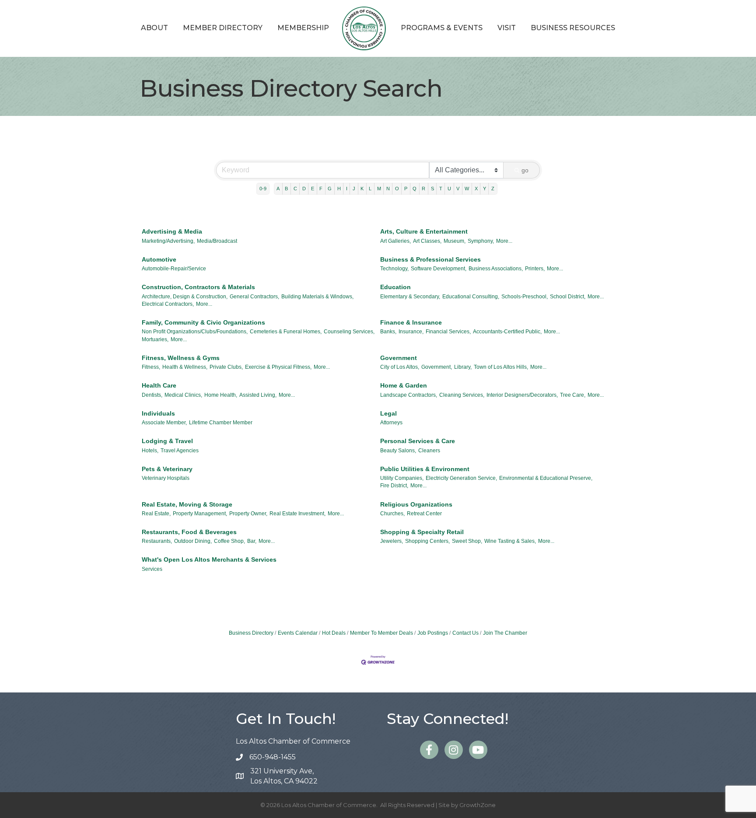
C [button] (295, 188)
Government (398, 357)
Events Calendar (298, 633)
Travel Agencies (180, 450)
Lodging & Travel (167, 440)
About (154, 28)
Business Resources (573, 28)
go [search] (525, 170)
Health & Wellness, (184, 367)
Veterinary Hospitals (165, 478)
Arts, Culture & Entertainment (424, 231)
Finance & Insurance (411, 322)
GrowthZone (477, 804)
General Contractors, (254, 297)
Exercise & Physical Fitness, (278, 367)
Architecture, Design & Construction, (185, 297)
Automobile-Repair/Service (174, 269)
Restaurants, (157, 541)
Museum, (455, 241)
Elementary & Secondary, (410, 297)
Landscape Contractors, (408, 395)
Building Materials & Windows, (317, 297)
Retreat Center (424, 513)
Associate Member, (164, 422)
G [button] (330, 188)
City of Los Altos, (399, 367)
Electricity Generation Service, (461, 478)
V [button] (457, 188)
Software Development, (438, 269)
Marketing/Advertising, (168, 241)
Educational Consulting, (470, 297)
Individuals (158, 413)
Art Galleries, (395, 241)
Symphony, (481, 241)
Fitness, (151, 367)
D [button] (304, 188)
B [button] (286, 188)
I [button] (346, 188)
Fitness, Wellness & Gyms (181, 357)
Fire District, (394, 485)
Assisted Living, (257, 395)
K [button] (362, 188)
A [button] (278, 188)
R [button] (423, 188)
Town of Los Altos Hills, (501, 367)
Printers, (535, 269)
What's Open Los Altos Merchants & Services (209, 559)
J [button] (354, 188)
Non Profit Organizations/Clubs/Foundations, (195, 332)
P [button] (405, 188)
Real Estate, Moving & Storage (187, 504)
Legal (388, 413)
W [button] (467, 188)
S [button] (432, 188)
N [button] (388, 188)
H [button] (339, 188)
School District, (567, 297)
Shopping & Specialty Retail (422, 531)
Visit (506, 28)
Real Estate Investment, (298, 513)
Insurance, (411, 332)
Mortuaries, (155, 339)
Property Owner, (248, 513)
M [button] (379, 188)
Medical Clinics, (183, 395)
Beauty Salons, (398, 450)
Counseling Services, (349, 332)
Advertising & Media (172, 231)
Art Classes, (427, 241)
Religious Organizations (416, 504)
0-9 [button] (262, 188)
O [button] (397, 188)
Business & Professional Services (430, 259)
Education (395, 286)
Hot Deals (334, 633)
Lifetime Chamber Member (220, 422)
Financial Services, (448, 332)
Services (152, 569)
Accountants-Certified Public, (507, 332)
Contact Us (465, 633)
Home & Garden (403, 385)
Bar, (251, 541)
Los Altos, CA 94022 (284, 776)
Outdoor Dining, (193, 541)
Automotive (159, 259)
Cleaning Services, (461, 395)
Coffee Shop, (229, 541)
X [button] (476, 188)
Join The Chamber (505, 633)
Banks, (388, 332)
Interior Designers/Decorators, (522, 395)
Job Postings (432, 633)
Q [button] (414, 188)
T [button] (440, 188)
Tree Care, (572, 395)
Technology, (394, 269)
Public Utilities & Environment (424, 468)
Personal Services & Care (417, 440)
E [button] (312, 188)
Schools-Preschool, (524, 297)
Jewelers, (391, 541)
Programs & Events (442, 28)
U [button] (449, 188)
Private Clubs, (226, 367)
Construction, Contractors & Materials (198, 286)
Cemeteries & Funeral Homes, (286, 332)
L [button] (370, 188)
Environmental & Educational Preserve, (545, 478)
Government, (436, 367)
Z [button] (492, 188)
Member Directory (222, 28)
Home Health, (220, 395)
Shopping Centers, (427, 541)
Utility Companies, (402, 478)
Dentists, (152, 395)
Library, (463, 367)
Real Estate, (156, 513)
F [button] (320, 188)
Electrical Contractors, (168, 304)
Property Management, (200, 513)
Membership (303, 28)
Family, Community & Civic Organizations (203, 322)
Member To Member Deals (381, 633)
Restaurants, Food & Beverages (189, 531)
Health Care (159, 385)
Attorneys (391, 422)
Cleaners (429, 450)
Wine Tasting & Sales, (510, 541)
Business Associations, (496, 269)
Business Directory (251, 633)
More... (504, 241)
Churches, (392, 513)
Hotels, (150, 450)
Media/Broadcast (217, 241)
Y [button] (484, 188)
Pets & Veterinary (167, 468)
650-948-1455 (272, 757)
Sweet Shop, (467, 541)
